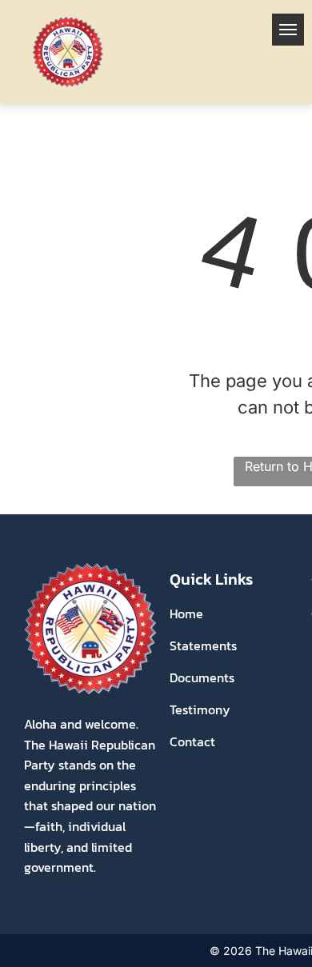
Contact (192, 741)
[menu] (288, 30)
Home (186, 613)
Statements (203, 645)
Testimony (200, 709)
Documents (202, 677)
